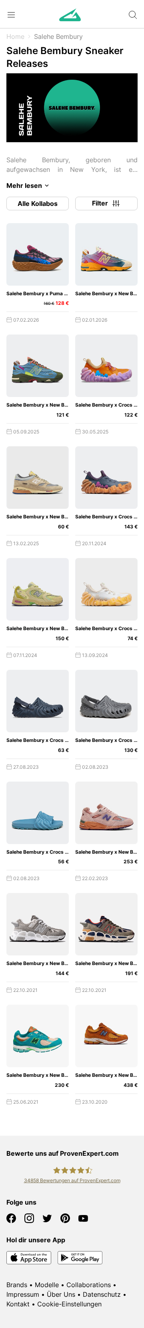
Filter (100, 203)
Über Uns (61, 1294)
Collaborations (88, 1285)
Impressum (22, 1294)
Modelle (47, 1285)
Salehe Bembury (58, 36)
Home (15, 36)
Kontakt (18, 1304)
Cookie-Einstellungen (69, 1304)
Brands (16, 1285)
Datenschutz (102, 1294)
